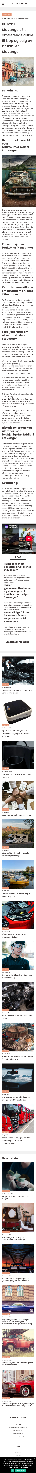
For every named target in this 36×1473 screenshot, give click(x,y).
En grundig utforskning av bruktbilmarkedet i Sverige (13, 1238)
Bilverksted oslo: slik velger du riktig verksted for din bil (17, 691)
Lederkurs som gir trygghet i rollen (16, 815)
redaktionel (6, 14)
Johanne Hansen (23, 18)
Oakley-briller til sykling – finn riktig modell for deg (17, 976)
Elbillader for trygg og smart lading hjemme (17, 775)
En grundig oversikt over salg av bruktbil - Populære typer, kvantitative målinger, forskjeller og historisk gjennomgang (17, 1322)
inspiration (5, 684)
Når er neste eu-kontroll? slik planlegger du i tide (14, 935)
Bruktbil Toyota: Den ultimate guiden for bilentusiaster (17, 1364)
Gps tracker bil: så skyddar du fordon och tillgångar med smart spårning (16, 734)
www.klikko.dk (19, 1437)
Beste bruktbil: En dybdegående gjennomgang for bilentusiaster (15, 1280)
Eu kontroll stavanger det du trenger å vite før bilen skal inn (17, 1057)
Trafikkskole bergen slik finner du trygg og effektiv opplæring (16, 1098)
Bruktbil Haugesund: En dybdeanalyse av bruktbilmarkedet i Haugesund (18, 1405)
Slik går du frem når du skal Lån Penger (15, 1197)
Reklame (18, 1453)
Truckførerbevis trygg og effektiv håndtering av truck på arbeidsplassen (16, 1141)
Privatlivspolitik (20, 1470)
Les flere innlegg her (18, 642)
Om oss (18, 1456)
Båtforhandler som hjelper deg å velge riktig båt (16, 895)
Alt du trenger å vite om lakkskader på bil (17, 1017)
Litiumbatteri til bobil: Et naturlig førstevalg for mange (15, 854)
